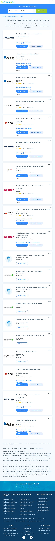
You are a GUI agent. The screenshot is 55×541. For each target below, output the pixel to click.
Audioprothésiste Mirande (26, 505)
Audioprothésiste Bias (25, 510)
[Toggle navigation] (51, 1)
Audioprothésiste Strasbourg (43, 507)
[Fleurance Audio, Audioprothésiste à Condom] (9, 259)
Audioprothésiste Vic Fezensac (10, 502)
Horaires (18, 70)
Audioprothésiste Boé (7, 507)
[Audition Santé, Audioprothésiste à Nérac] (9, 275)
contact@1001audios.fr (27, 488)
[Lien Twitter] (31, 537)
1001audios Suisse (44, 533)
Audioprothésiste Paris (42, 498)
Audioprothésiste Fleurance (9, 505)
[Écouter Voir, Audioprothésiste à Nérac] (9, 146)
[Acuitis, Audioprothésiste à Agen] (9, 356)
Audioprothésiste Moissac (26, 516)
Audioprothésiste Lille (42, 512)
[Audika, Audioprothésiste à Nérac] (9, 82)
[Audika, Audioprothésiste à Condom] (9, 58)
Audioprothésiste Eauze (8, 504)
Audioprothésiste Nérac (8, 499)
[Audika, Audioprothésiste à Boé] (9, 424)
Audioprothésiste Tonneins (26, 504)
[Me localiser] (34, 11)
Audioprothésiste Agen (8, 510)
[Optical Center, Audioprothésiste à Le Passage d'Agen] (9, 213)
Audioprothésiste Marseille (43, 500)
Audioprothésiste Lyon (42, 501)
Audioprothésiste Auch (25, 499)
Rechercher (41, 11)
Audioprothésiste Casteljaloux (26, 502)
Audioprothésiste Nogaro (8, 513)
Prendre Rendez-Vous (36, 46)
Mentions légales (27, 528)
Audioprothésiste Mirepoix (9, 511)
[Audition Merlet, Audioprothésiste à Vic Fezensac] (9, 291)
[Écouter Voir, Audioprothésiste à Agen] (9, 399)
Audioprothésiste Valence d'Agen (27, 501)
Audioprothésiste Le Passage (9, 508)
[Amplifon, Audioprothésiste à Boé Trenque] (9, 190)
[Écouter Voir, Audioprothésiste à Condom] (9, 38)
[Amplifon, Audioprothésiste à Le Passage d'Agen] (9, 237)
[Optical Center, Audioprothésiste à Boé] (9, 374)
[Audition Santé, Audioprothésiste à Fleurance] (9, 339)
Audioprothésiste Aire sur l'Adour (27, 514)
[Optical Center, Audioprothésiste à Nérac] (9, 123)
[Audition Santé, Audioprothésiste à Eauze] (9, 307)
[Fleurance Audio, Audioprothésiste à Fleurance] (9, 323)
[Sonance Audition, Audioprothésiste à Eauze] (9, 170)
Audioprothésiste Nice (42, 504)
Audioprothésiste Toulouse (43, 503)
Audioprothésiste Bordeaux (43, 510)
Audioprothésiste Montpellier (43, 509)
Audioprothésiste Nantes (42, 506)
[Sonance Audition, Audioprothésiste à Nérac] (9, 105)
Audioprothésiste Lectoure (9, 501)
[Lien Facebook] (23, 537)
